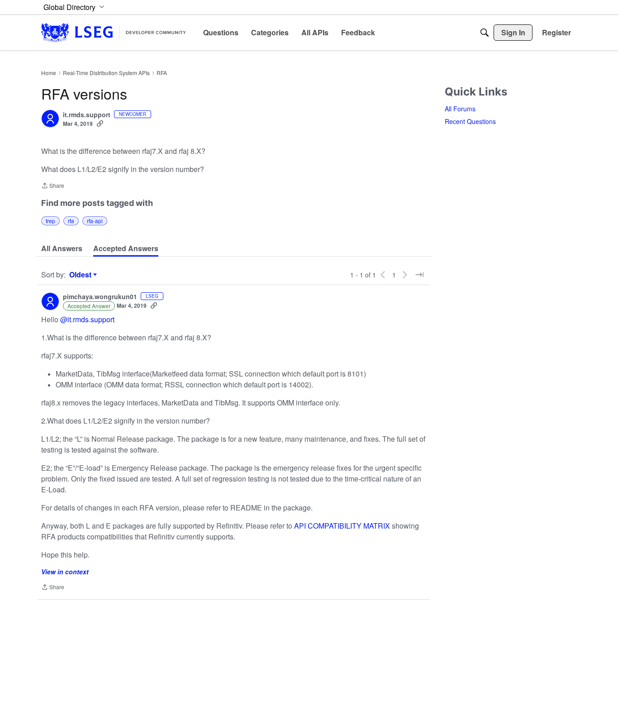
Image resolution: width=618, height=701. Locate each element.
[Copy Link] (100, 123)
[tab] (62, 248)
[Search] (484, 32)
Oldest (81, 274)
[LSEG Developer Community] (113, 32)
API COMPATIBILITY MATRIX (342, 525)
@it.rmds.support (87, 319)
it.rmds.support (86, 115)
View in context (65, 571)
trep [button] (50, 220)
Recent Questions (470, 121)
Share (52, 186)
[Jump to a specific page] (419, 274)
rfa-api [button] (95, 220)
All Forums (460, 108)
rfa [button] (71, 220)
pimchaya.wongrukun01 (100, 297)
